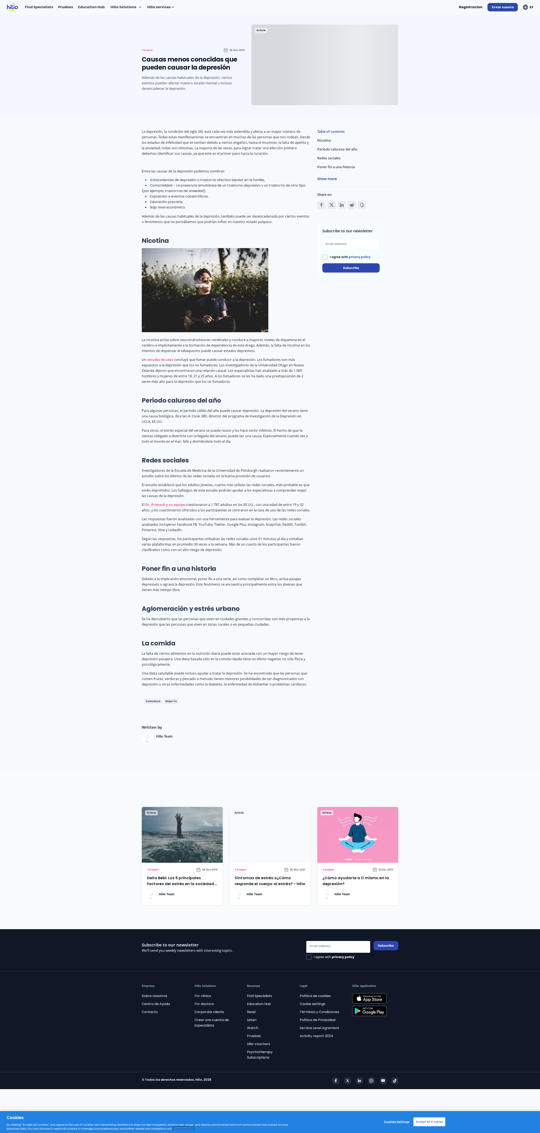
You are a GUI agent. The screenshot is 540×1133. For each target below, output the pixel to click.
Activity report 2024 (316, 1036)
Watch (252, 1027)
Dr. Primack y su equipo (165, 504)
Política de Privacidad (317, 1019)
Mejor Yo (171, 701)
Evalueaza (153, 701)
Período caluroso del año (337, 149)
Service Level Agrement (319, 1027)
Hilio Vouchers (258, 1044)
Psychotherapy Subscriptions (260, 1055)
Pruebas (254, 1036)
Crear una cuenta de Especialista (211, 1022)
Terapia (147, 50)
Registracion (470, 7)
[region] (270, 1122)
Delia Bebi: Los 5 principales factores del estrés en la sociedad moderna (180, 883)
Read (251, 1011)
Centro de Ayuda (156, 1003)
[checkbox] (346, 257)
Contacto (150, 1011)
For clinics (202, 995)
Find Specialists (259, 995)
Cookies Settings (396, 1122)
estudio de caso (160, 359)
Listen (251, 1019)
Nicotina (324, 140)
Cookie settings (312, 1003)
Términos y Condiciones (319, 1011)
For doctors (204, 1003)
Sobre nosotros (154, 995)
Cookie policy (183, 1129)
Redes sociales (328, 158)
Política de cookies (315, 995)
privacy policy (359, 257)
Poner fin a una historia (336, 167)
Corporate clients (209, 1011)
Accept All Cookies (429, 1122)
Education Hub (259, 1003)
